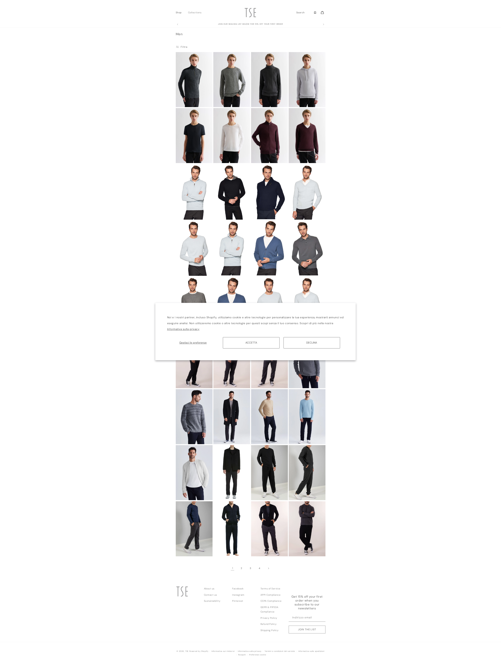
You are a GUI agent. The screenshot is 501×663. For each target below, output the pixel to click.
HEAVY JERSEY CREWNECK (185, 438)
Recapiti (242, 655)
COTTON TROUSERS (263, 437)
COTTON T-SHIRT (299, 437)
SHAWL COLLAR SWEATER (261, 213)
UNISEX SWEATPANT (263, 493)
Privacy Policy (268, 618)
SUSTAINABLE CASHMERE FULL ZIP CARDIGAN (263, 156)
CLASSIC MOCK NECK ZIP (188, 213)
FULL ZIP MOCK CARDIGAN (223, 382)
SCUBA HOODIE (298, 381)
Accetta (251, 342)
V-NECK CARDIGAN (263, 268)
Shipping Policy (269, 630)
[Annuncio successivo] (323, 24)
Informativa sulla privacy (183, 329)
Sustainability (212, 601)
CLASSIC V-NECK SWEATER (299, 157)
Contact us (210, 594)
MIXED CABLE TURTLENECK (260, 101)
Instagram (238, 594)
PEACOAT (220, 493)
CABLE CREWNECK (187, 381)
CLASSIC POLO (298, 268)
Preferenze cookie (257, 655)
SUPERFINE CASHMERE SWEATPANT (226, 550)
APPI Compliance (270, 594)
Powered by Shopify (198, 651)
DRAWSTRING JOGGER (301, 493)
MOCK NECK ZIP (223, 268)
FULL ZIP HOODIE (261, 381)
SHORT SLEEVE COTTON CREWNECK (189, 157)
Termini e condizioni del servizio (280, 651)
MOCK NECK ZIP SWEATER (186, 101)
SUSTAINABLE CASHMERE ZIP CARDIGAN (260, 549)
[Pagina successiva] (268, 568)
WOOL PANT (184, 549)
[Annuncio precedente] (177, 24)
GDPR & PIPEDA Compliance (269, 609)
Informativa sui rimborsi (223, 651)
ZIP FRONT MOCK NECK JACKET (189, 494)
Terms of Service (270, 588)
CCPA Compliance (271, 601)
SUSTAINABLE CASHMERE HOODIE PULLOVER (300, 100)
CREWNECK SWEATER (188, 268)
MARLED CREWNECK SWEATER (225, 101)
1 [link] (232, 568)
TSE (186, 651)
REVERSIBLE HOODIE (225, 212)
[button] (180, 12)
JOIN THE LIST (307, 629)
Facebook (237, 588)
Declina (311, 342)
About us (209, 588)
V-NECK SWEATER (299, 212)
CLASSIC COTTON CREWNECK (224, 157)
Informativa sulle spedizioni (311, 651)
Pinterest (237, 601)
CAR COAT (221, 437)
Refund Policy (268, 624)
